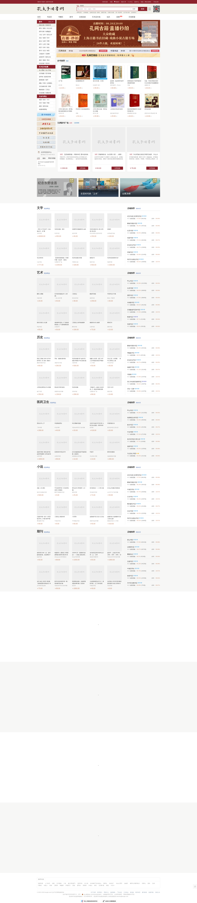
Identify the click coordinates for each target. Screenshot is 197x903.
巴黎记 (40, 885)
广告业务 (119, 892)
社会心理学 (119, 883)
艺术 (48, 38)
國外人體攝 (40, 294)
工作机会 (126, 892)
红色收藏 (41, 93)
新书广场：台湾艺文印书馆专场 (150, 45)
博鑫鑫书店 (130, 353)
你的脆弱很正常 (80, 81)
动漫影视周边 (43, 109)
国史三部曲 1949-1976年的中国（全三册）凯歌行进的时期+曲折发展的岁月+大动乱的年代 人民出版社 (44, 360)
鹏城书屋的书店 (132, 223)
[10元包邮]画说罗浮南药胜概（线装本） (79, 453)
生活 (44, 50)
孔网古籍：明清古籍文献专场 (150, 26)
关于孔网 (93, 892)
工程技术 (41, 54)
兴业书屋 (130, 511)
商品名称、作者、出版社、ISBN (87, 9)
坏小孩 (86, 883)
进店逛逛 (76, 123)
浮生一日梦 (130, 389)
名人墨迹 (41, 70)
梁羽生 (79, 885)
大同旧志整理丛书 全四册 (44, 387)
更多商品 (47, 208)
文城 (153, 883)
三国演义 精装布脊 (60, 516)
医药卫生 (48, 57)
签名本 (48, 63)
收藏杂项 (48, 93)
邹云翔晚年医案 (76, 423)
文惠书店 (130, 561)
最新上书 (50, 21)
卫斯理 (56, 885)
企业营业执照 (118, 894)
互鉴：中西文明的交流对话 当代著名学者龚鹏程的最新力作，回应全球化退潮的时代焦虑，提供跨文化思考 (151, 82)
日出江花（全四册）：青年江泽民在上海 (114, 359)
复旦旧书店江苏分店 (133, 439)
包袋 (44, 103)
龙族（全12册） (41, 488)
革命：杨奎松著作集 (60, 358)
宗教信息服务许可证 (128, 894)
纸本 (44, 99)
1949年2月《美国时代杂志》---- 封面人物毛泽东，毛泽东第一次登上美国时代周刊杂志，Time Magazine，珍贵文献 (79, 554)
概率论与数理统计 (135, 883)
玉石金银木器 (43, 86)
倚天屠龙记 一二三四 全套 (97, 488)
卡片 (48, 99)
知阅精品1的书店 (132, 417)
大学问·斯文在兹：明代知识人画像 (100, 110)
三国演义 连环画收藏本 (78, 322)
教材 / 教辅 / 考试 (44, 60)
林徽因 (62, 885)
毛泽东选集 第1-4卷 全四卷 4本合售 (96, 230)
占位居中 (50, 9)
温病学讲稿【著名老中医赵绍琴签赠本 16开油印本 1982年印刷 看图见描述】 (44, 453)
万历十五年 (110, 387)
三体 (65, 883)
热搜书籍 (151, 892)
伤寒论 (144, 883)
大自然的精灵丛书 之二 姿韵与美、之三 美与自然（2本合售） (97, 582)
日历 (40, 103)
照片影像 (48, 73)
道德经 (109, 229)
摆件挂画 (45, 106)
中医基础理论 (58, 423)
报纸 (44, 28)
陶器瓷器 (41, 89)
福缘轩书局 (130, 367)
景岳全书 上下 (41, 423)
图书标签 (144, 892)
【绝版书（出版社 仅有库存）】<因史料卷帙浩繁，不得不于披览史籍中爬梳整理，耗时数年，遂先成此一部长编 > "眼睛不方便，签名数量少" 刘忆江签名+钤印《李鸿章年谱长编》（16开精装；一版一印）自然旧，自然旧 (97, 388)
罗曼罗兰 (68, 885)
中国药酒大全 (111, 423)
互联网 (48, 54)
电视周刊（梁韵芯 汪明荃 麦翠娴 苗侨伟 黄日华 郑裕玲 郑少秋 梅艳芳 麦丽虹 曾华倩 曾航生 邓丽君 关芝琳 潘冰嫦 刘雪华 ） (61, 554)
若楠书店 (130, 252)
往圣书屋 (130, 230)
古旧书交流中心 (48, 153)
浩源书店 (130, 324)
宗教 (48, 44)
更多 (67, 61)
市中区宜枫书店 (132, 583)
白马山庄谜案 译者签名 (113, 488)
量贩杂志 (130, 554)
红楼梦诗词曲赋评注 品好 (79, 229)
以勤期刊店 (130, 547)
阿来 (51, 885)
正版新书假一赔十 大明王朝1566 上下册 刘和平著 (44, 517)
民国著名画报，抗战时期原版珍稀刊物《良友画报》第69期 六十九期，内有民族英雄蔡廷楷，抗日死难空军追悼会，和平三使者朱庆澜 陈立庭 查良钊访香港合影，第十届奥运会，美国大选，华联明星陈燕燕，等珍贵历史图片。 (79, 582)
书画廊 (129, 374)
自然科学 (41, 57)
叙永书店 (130, 425)
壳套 (48, 103)
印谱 (44, 83)
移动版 (132, 892)
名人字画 (48, 70)
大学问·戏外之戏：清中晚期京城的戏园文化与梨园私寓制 (65, 110)
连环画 (41, 76)
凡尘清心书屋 (131, 453)
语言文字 (49, 34)
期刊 (40, 28)
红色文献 (41, 63)
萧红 (95, 885)
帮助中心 (106, 892)
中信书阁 (130, 432)
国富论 (105, 883)
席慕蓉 (84, 885)
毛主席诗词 (40, 258)
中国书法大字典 (111, 294)
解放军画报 (93, 294)
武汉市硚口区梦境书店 (134, 216)
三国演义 (74, 294)
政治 (40, 41)
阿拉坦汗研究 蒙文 (60, 387)
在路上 (46, 885)
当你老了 (111, 883)
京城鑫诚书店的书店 (133, 310)
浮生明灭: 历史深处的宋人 (83, 109)
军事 (48, 41)
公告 (38, 158)
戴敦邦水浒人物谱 (95, 322)
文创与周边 (43, 96)
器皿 (40, 106)
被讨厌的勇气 (71, 883)
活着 (53, 883)
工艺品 (48, 89)
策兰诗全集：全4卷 (98, 81)
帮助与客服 (51, 158)
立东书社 (130, 496)
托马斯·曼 (101, 885)
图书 (40, 22)
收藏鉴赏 (48, 31)
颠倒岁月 (92, 258)
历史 (40, 38)
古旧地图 (41, 73)
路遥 (107, 885)
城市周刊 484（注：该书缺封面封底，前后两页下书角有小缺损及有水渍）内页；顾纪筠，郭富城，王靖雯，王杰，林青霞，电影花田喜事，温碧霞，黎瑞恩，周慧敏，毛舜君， (43, 554)
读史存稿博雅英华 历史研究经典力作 (134, 110)
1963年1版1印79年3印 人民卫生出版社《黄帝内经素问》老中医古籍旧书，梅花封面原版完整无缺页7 (97, 424)
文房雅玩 (49, 83)
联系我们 (99, 892)
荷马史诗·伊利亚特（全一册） (79, 489)
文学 (44, 34)
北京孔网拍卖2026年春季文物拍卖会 (149, 23)
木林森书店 (130, 302)
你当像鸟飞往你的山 (95, 883)
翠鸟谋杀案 (148, 109)
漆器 (49, 86)
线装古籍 (41, 25)
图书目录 (137, 892)
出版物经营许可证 (108, 894)
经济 (40, 47)
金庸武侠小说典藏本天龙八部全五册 (114, 517)
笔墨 (40, 99)
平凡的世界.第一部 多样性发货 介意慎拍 (62, 489)
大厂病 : (60, 81)
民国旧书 (48, 25)
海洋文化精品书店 (133, 259)
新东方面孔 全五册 (42, 322)
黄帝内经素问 (111, 452)
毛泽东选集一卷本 (59, 229)
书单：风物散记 (147, 42)
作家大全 (157, 892)
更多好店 (138, 208)
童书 (40, 50)
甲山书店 (130, 281)
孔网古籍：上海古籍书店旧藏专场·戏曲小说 (150, 36)
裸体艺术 (109, 322)
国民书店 (130, 295)
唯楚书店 (130, 317)
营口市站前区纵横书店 (134, 381)
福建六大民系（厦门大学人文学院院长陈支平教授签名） (96, 360)
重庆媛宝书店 (131, 504)
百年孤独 (59, 883)
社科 (44, 47)
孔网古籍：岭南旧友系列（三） (150, 39)
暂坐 (149, 883)
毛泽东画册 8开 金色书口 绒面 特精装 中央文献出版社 (79, 360)
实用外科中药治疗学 (60, 452)
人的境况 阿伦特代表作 (116, 109)
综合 (48, 47)
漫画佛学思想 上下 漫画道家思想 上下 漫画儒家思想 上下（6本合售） (62, 324)
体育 (48, 50)
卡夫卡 (112, 885)
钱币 (47, 80)
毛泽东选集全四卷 (77, 258)
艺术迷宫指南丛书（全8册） (61, 295)
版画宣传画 (47, 76)
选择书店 (130, 446)
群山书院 (130, 540)
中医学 (91, 452)
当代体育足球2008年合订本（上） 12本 (97, 554)
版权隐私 (112, 892)
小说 (40, 34)
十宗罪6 (74, 516)
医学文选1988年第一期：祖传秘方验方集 (62, 582)
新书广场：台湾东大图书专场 (150, 33)
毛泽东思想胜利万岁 (112, 258)
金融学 (126, 883)
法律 (44, 41)
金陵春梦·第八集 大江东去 (97, 516)
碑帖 (40, 83)
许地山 (90, 885)
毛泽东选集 (75, 387)
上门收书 (47, 883)
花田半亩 (79, 883)
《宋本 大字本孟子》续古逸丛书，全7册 (44, 230)
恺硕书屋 (130, 238)
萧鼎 (74, 885)
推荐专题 (41, 879)
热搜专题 (40, 883)
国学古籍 (41, 31)
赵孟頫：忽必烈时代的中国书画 (117, 82)
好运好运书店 (131, 245)
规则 (44, 158)
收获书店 (130, 576)
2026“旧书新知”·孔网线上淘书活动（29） (149, 29)
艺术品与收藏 (43, 67)
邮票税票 (41, 80)
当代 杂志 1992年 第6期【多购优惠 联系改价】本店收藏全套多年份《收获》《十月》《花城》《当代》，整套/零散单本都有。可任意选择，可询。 (44, 582)
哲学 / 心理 (42, 44)
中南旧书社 (130, 489)
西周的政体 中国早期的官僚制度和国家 (134, 82)
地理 (44, 38)
